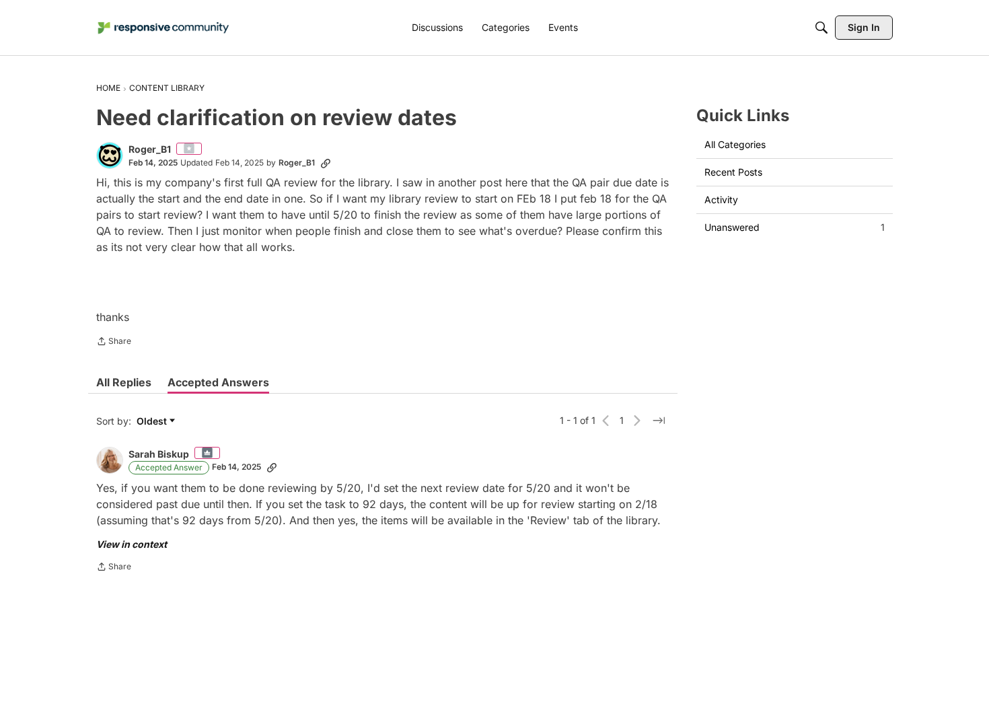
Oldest (153, 421)
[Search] (821, 27)
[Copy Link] (326, 163)
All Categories (735, 144)
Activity (721, 199)
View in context (131, 544)
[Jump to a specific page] (658, 420)
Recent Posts (733, 172)
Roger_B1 (150, 149)
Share (113, 342)
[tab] (123, 382)
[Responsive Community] (163, 28)
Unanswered (794, 227)
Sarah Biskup (159, 454)
